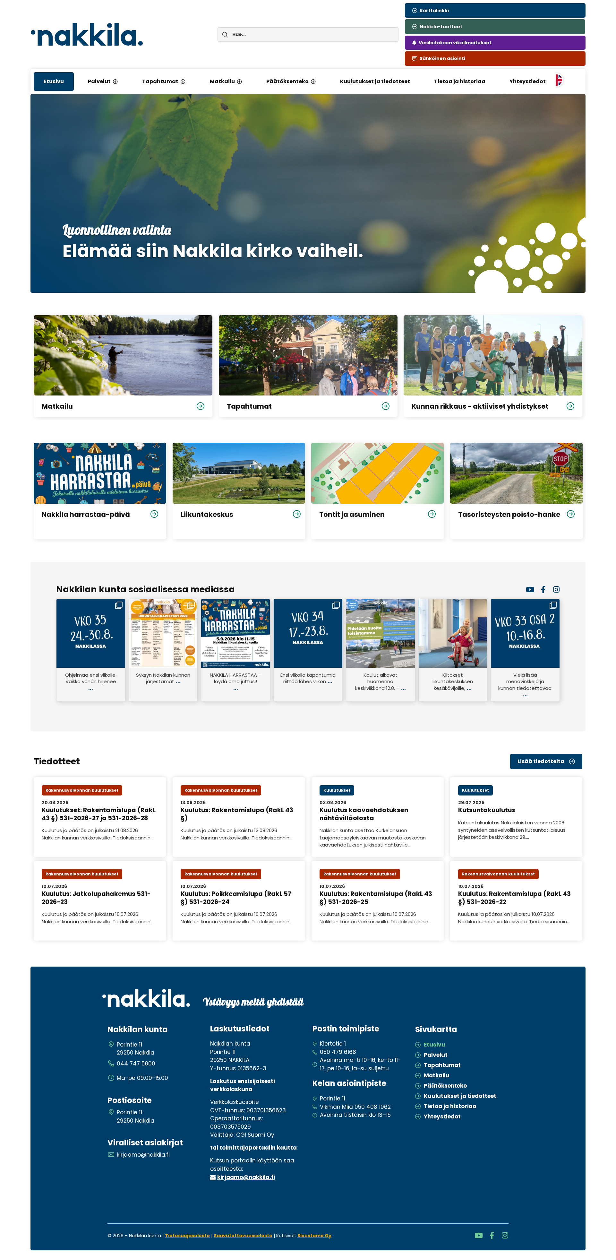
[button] (115, 81)
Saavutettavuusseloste (243, 1235)
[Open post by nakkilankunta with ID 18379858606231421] (163, 633)
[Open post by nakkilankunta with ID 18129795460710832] (235, 633)
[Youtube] (530, 589)
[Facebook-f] (543, 589)
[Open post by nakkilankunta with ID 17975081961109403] (308, 633)
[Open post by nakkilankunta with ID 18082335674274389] (453, 633)
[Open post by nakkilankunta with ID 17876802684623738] (380, 633)
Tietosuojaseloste (187, 1235)
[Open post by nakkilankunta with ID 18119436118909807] (90, 633)
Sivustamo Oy (314, 1235)
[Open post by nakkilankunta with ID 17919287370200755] (525, 633)
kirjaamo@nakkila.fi (246, 1177)
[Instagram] (556, 589)
